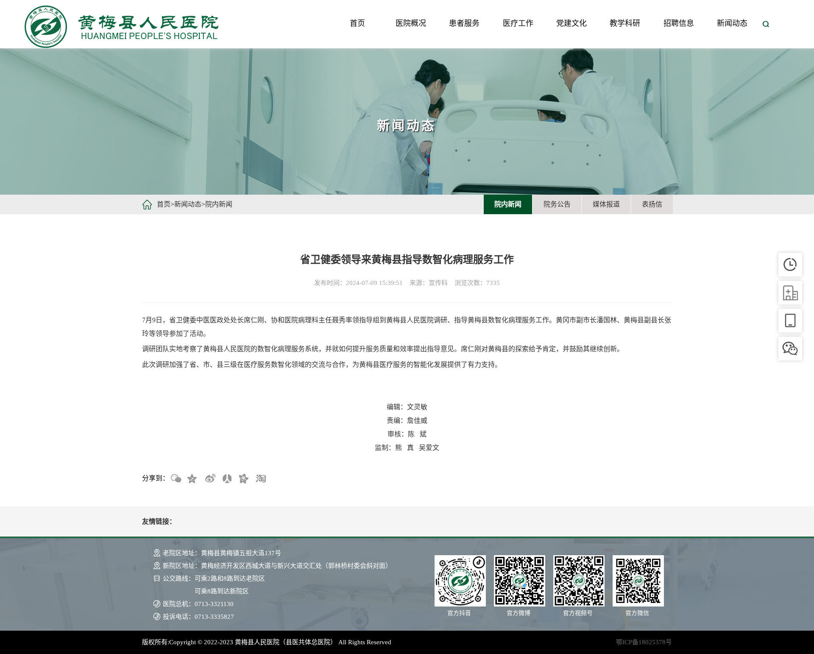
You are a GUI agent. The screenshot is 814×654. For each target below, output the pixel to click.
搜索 (765, 24)
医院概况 (411, 23)
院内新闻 (218, 204)
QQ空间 (192, 478)
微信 (175, 478)
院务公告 (557, 204)
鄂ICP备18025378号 (644, 642)
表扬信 (652, 204)
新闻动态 (732, 23)
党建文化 (571, 23)
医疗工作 (518, 23)
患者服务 (464, 23)
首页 (357, 23)
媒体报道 (606, 204)
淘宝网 (260, 478)
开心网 (243, 478)
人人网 (226, 478)
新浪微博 (209, 478)
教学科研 (625, 23)
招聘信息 (678, 23)
